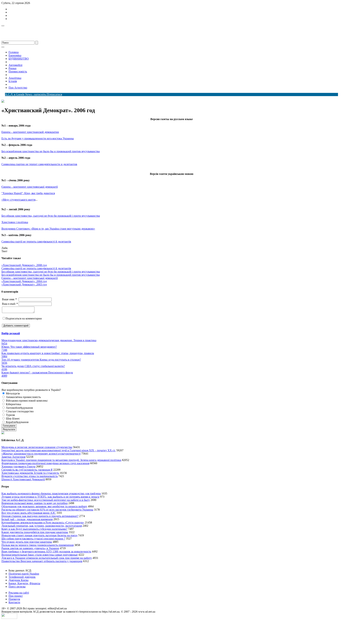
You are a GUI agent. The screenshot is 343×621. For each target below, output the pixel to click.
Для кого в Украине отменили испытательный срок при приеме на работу (46, 557)
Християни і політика (14, 222)
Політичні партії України (24, 573)
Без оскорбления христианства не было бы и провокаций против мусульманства (50, 151)
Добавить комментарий (15, 325)
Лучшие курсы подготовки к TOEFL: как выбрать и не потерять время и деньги (50, 496)
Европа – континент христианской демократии (30, 132)
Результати (9, 429)
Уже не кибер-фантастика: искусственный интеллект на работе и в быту (45, 499)
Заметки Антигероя (13, 456)
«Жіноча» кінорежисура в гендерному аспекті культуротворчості (41, 453)
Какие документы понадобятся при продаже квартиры (34, 532)
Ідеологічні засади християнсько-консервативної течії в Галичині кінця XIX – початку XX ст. (58, 450)
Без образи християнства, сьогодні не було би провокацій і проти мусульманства (50, 215)
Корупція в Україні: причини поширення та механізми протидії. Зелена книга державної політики (61, 460)
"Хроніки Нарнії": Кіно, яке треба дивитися (28, 193)
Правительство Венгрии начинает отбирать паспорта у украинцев (41, 561)
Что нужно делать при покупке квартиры (26, 541)
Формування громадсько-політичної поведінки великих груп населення (45, 463)
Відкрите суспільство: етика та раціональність (29, 476)
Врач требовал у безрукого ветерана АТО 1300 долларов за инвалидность (46, 551)
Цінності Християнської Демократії (23, 479)
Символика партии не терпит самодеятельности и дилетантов (39, 164)
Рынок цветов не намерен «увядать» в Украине (30, 548)
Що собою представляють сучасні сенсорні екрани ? (33, 538)
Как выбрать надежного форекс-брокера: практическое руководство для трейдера (51, 493)
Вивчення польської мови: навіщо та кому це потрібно (34, 503)
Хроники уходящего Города (18, 466)
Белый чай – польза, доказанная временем (27, 519)
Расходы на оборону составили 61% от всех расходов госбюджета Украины (47, 509)
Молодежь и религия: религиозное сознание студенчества (36, 447)
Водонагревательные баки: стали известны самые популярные (39, 554)
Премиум (14, 599)
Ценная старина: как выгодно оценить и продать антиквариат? (39, 516)
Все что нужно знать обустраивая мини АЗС (28, 512)
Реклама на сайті (19, 592)
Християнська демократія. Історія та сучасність (30, 472)
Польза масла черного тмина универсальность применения (37, 545)
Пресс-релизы (17, 586)
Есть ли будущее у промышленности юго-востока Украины (37, 138)
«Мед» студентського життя (18, 199)
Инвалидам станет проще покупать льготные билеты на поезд (39, 535)
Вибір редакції (10, 333)
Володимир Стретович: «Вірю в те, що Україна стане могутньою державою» (48, 228)
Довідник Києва (18, 580)
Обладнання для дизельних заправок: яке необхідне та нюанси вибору (44, 506)
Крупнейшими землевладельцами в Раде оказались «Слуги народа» (42, 522)
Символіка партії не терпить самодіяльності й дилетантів (36, 241)
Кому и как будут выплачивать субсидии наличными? (34, 528)
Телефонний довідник (22, 576)
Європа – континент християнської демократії (29, 186)
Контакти (14, 602)
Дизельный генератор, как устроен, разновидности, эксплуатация (41, 525)
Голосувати (9, 425)
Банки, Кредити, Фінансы (24, 583)
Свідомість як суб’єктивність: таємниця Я (27, 469)
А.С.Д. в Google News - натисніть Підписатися (33, 94)
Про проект (16, 595)
